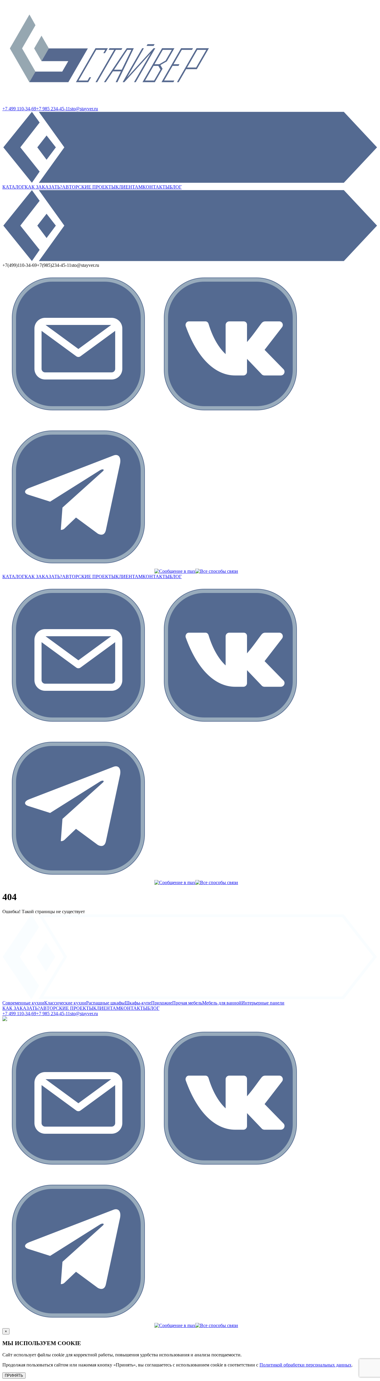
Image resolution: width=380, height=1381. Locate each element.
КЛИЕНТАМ (128, 186)
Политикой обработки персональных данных (305, 1364)
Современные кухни (23, 1002)
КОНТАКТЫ (156, 186)
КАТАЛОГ (13, 186)
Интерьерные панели (262, 1002)
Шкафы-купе (138, 1002)
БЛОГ (176, 186)
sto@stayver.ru (84, 108)
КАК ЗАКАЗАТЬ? (43, 186)
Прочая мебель (187, 1002)
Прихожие (161, 1002)
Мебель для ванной (221, 1002)
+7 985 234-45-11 (53, 108)
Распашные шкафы (105, 1002)
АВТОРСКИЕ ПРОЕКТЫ (88, 186)
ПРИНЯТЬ (14, 1375)
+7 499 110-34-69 (19, 108)
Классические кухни (65, 1002)
